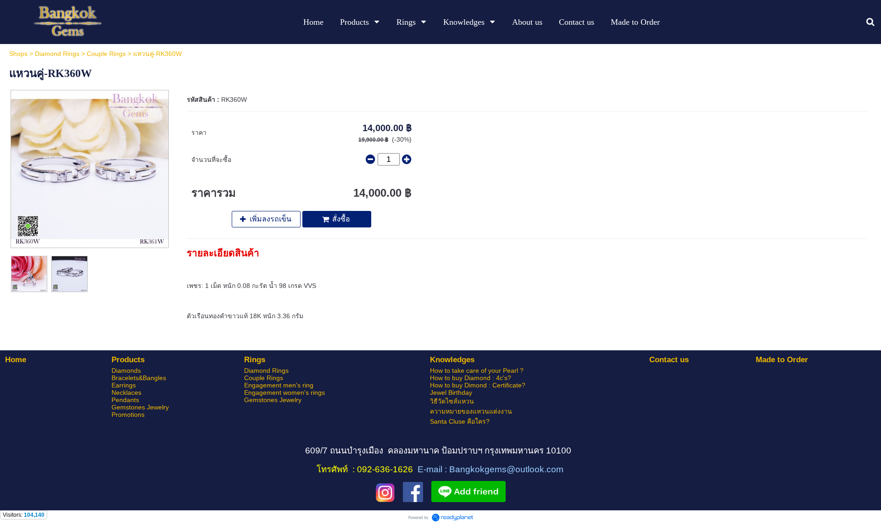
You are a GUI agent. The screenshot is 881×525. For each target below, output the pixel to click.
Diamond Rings (57, 53)
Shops (18, 53)
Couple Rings (106, 53)
